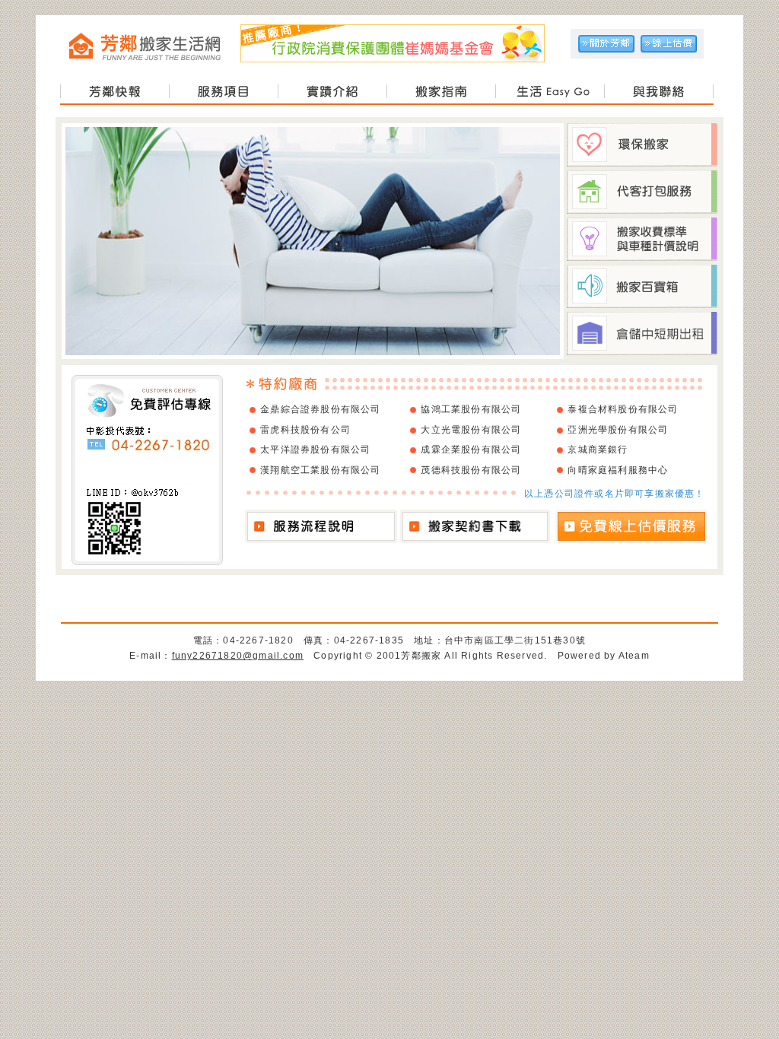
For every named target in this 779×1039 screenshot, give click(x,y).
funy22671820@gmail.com (238, 655)
